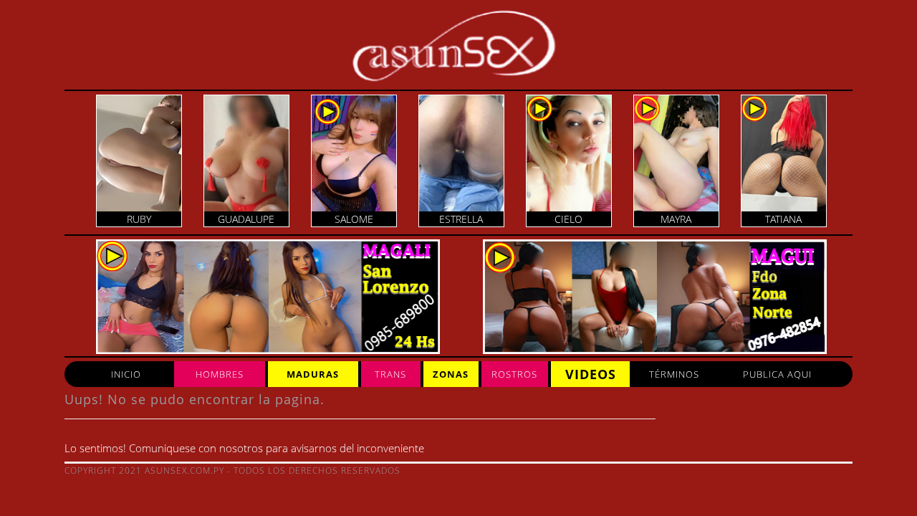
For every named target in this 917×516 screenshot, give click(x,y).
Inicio (126, 374)
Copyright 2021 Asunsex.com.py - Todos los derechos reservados (232, 470)
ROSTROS (514, 374)
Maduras (313, 374)
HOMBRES (220, 374)
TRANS (390, 374)
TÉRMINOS (674, 374)
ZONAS (451, 374)
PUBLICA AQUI (777, 374)
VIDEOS (590, 374)
